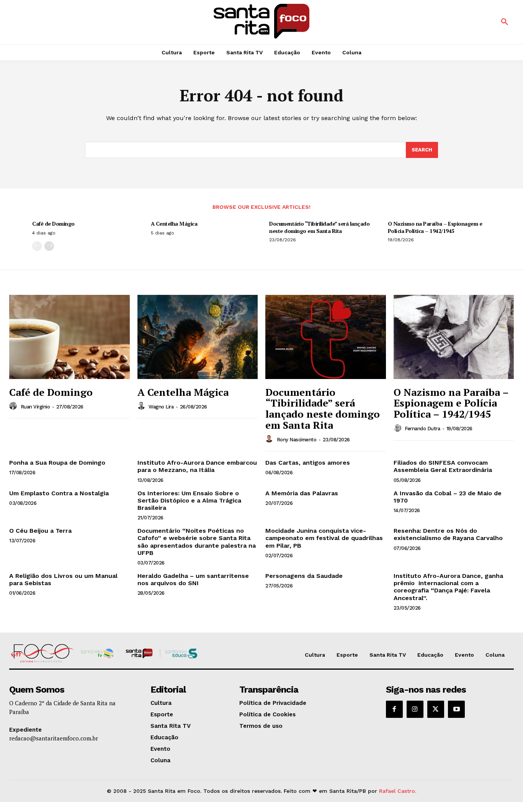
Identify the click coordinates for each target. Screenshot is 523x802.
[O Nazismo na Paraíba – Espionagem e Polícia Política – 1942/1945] (454, 337)
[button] (504, 22)
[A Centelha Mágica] (197, 337)
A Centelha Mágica (174, 223)
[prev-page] (37, 246)
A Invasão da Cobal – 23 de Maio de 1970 (448, 497)
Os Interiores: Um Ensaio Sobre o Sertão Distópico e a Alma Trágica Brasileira (189, 500)
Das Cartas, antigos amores (307, 462)
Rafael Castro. (397, 791)
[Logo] (261, 21)
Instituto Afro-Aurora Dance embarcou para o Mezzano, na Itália (197, 466)
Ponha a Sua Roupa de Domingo (57, 462)
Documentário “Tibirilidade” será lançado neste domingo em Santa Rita (319, 227)
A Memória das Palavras (301, 493)
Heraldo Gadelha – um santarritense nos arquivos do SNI (193, 579)
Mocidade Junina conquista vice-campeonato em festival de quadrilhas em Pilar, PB (324, 538)
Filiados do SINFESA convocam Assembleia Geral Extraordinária (443, 466)
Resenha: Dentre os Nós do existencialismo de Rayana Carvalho (448, 534)
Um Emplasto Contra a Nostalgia (59, 493)
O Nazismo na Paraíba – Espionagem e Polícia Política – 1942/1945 (435, 227)
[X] (435, 709)
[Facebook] (394, 709)
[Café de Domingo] (69, 337)
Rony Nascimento (297, 439)
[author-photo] (14, 406)
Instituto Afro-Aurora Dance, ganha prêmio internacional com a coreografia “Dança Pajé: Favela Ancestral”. (448, 587)
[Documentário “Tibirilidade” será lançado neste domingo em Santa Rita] (325, 337)
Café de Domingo (53, 223)
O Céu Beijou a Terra (40, 530)
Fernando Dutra (422, 428)
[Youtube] (456, 709)
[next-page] (49, 246)
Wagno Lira (161, 407)
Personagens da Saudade (304, 575)
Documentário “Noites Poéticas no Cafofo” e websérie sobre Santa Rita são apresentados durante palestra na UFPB (196, 541)
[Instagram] (415, 709)
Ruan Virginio (35, 407)
